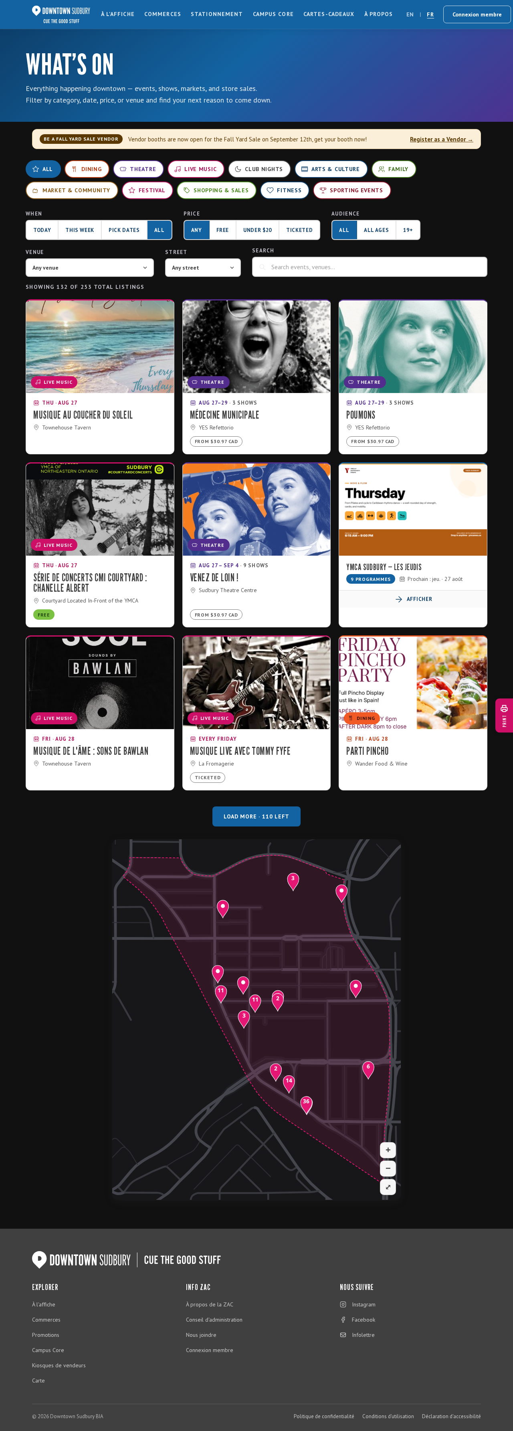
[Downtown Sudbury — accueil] (61, 14)
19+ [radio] (408, 230)
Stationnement (217, 14)
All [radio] (159, 230)
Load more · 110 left (256, 816)
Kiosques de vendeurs (59, 1365)
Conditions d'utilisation (388, 1416)
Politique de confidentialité (324, 1416)
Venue (35, 252)
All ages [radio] (376, 230)
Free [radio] (222, 230)
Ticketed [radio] (299, 230)
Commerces (162, 14)
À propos (378, 14)
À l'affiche (118, 14)
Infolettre (363, 1334)
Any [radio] (196, 230)
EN (410, 14)
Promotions (45, 1334)
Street (176, 252)
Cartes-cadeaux (329, 14)
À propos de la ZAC (209, 1304)
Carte (38, 1380)
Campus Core (273, 14)
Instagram (364, 1304)
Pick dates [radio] (124, 230)
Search (263, 250)
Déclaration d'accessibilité (451, 1416)
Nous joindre (201, 1334)
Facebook (363, 1319)
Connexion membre (477, 14)
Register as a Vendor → (441, 139)
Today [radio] (42, 230)
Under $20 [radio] (257, 230)
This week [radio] (79, 230)
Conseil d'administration (214, 1319)
